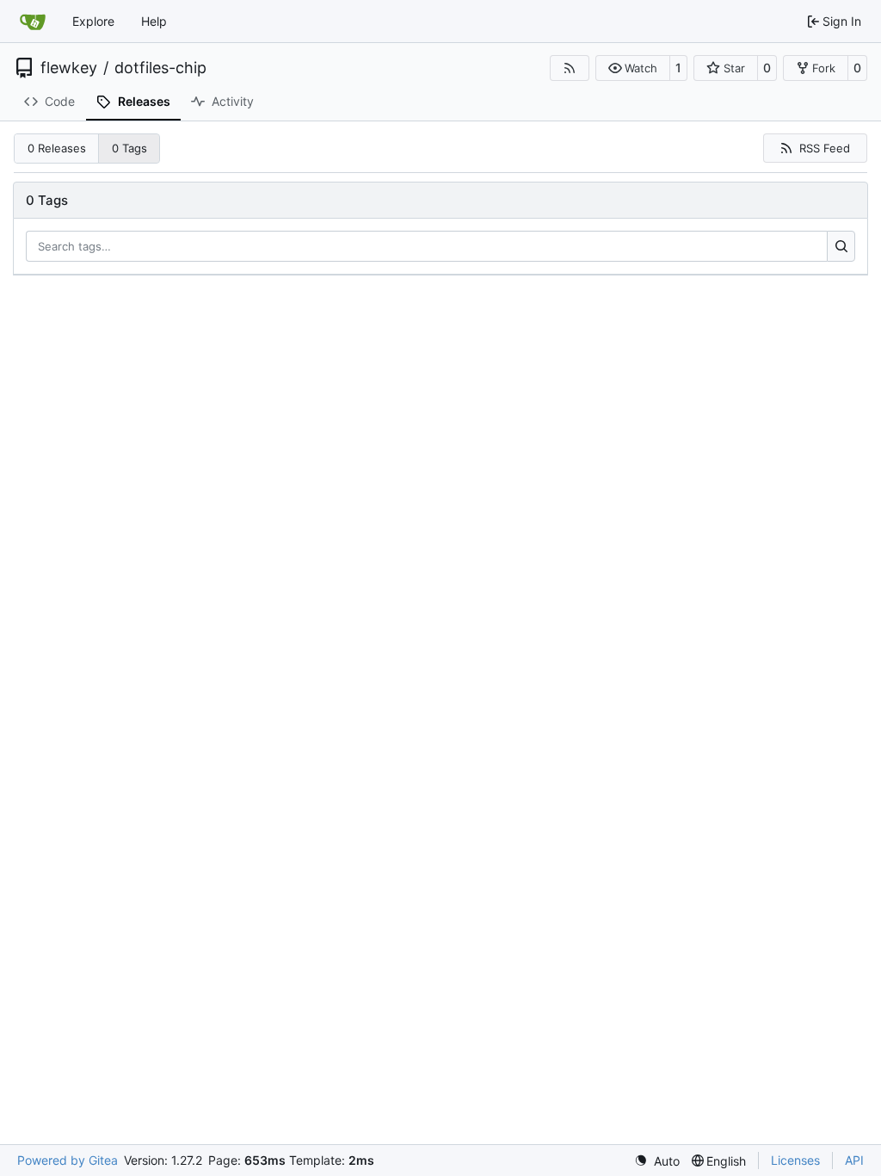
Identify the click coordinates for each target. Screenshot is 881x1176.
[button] (632, 68)
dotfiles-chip (160, 68)
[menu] (657, 1161)
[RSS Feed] (569, 68)
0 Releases (57, 148)
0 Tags (129, 148)
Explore (93, 21)
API (854, 1160)
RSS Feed (824, 148)
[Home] (33, 21)
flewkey (68, 68)
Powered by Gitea (67, 1160)
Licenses (795, 1160)
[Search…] (841, 246)
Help (154, 21)
